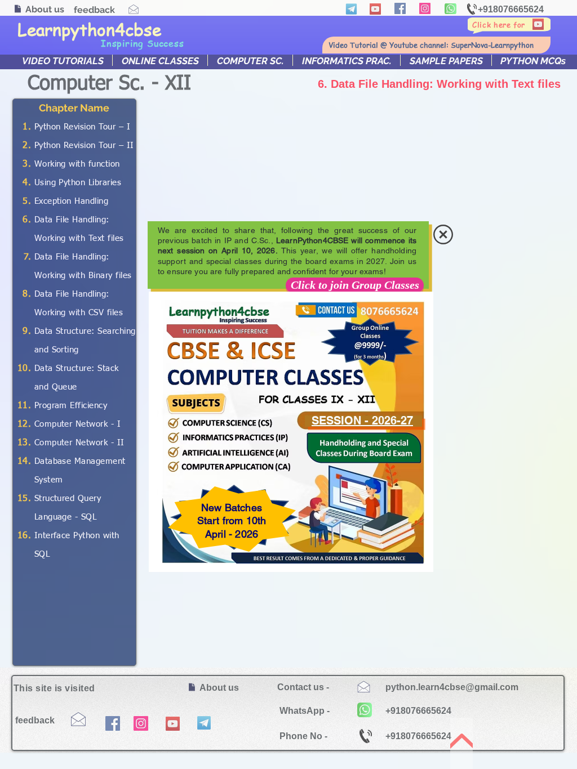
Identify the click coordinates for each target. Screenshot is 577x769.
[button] (443, 234)
